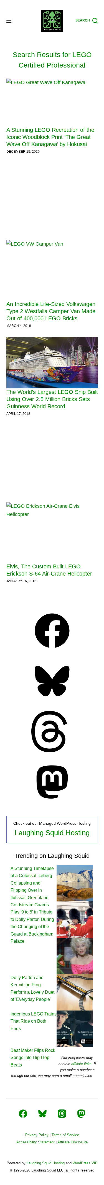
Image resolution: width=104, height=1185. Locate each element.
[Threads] (52, 750)
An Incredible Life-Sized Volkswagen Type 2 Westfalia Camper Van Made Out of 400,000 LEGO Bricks (50, 311)
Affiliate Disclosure (72, 1142)
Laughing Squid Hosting (52, 833)
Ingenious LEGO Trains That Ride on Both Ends (34, 1021)
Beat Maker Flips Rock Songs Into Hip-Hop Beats (33, 1057)
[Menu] (8, 20)
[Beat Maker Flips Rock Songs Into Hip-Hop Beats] (75, 1028)
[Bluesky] (52, 700)
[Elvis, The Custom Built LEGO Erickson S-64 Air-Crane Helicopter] (52, 532)
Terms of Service (65, 1135)
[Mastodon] (52, 801)
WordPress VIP (85, 1163)
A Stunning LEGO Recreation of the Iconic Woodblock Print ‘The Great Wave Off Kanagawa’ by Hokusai (50, 137)
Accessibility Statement (35, 1142)
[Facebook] (52, 649)
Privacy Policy (37, 1135)
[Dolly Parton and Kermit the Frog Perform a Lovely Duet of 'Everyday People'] (75, 955)
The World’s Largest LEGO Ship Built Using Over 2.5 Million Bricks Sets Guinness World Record (52, 399)
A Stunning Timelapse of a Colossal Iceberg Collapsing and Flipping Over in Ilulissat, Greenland (32, 883)
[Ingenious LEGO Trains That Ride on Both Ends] (75, 992)
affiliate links (81, 1064)
